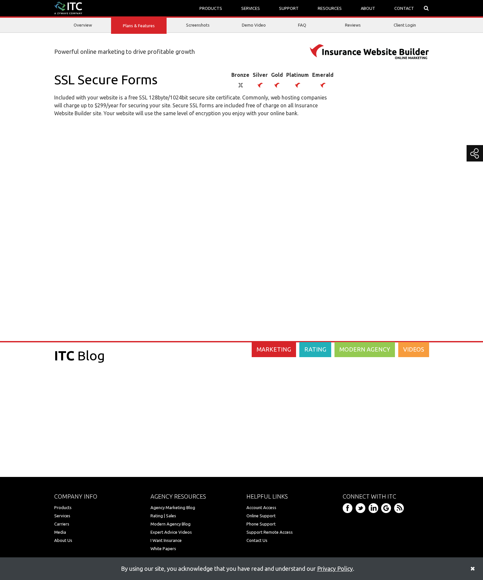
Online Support (261, 515)
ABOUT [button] (368, 8)
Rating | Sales (163, 515)
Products (63, 507)
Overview (83, 25)
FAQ (302, 25)
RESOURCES (330, 8)
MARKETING (274, 349)
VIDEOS (413, 349)
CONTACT (404, 8)
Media (60, 532)
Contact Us (256, 540)
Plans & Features (139, 25)
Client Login (405, 25)
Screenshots (198, 25)
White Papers (163, 548)
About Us (63, 540)
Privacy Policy (335, 568)
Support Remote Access (269, 532)
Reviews (353, 25)
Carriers (61, 524)
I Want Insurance (166, 540)
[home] (68, 8)
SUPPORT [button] (289, 8)
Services (62, 515)
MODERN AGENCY (364, 349)
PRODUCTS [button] (210, 8)
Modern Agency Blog (170, 524)
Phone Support (261, 524)
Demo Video (254, 25)
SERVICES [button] (250, 8)
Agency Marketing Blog (172, 507)
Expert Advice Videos (171, 532)
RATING (315, 349)
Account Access (261, 507)
